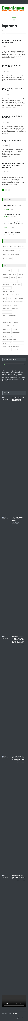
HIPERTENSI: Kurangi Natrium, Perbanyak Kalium (11, 66)
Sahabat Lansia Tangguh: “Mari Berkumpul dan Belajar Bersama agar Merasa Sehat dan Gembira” (13, 223)
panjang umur (6, 329)
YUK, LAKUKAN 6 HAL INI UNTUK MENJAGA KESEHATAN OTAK (18, 399)
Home (3, 30)
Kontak (24, 1018)
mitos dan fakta (7, 322)
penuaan (15, 329)
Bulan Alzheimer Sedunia (9, 274)
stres (4, 346)
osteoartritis (6, 325)
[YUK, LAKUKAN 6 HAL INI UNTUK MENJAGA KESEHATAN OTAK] (6, 455)
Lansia (15, 305)
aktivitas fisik (6, 270)
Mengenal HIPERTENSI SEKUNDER (12, 141)
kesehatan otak (7, 305)
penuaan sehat (16, 332)
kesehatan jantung (18, 298)
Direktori (6, 227)
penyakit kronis (7, 343)
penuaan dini (6, 332)
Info (19, 250)
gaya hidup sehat (16, 284)
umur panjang (6, 349)
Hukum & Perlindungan (9, 250)
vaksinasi (15, 349)
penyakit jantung (7, 336)
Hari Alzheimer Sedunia (9, 291)
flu (19, 281)
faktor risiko (13, 281)
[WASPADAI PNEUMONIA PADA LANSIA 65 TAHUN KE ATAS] (6, 933)
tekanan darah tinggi (13, 346)
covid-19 (20, 274)
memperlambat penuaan (9, 315)
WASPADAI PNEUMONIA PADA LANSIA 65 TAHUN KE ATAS (18, 877)
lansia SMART (15, 308)
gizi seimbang (6, 288)
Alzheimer (15, 270)
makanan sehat (7, 312)
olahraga (16, 322)
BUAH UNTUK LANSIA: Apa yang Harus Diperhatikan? (12, 41)
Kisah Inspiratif (15, 254)
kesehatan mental (18, 301)
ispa (4, 298)
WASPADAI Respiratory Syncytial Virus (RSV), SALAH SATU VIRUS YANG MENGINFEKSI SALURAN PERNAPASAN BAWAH (18, 639)
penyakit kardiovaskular (9, 339)
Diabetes (5, 281)
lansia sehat (6, 308)
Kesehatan (6, 234)
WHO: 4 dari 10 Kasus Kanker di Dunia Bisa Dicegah (17, 519)
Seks (10, 258)
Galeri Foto (13, 246)
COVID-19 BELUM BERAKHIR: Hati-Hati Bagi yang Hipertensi (13, 89)
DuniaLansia (14, 1013)
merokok (14, 318)
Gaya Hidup (6, 209)
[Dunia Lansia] (14, 10)
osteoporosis (15, 325)
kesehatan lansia (7, 301)
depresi (20, 277)
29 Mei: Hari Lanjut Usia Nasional (12, 232)
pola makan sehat (18, 343)
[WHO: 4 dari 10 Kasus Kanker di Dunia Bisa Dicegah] (6, 575)
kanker (9, 298)
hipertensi (18, 294)
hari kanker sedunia (8, 294)
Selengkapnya (6, 380)
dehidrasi (5, 277)
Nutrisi (5, 258)
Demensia (13, 277)
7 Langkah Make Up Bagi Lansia (12, 214)
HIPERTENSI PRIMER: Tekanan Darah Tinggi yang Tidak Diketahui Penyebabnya (13, 165)
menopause (6, 318)
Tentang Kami (17, 1018)
